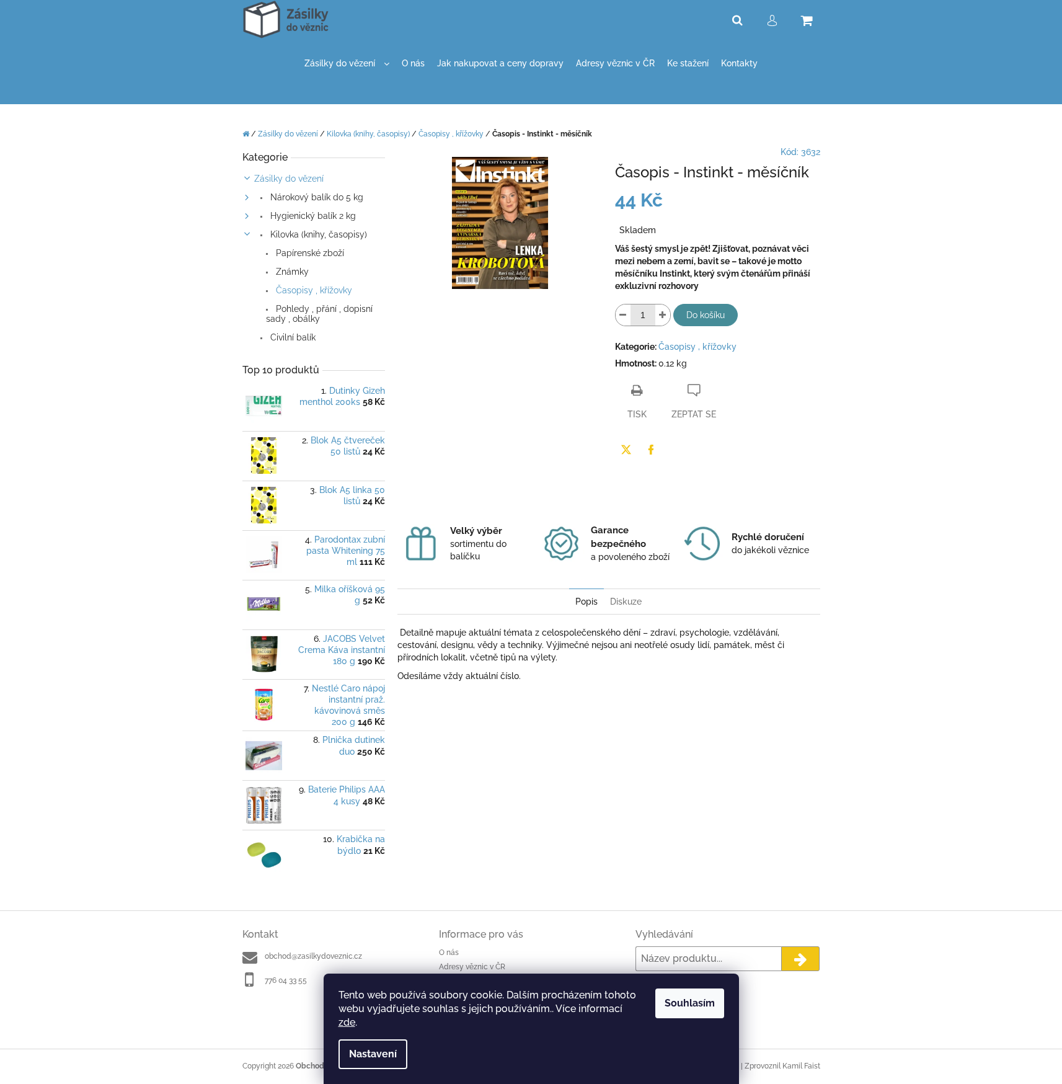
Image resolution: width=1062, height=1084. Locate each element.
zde (347, 1022)
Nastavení (373, 1054)
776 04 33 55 (286, 980)
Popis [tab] (586, 601)
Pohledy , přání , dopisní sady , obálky (319, 314)
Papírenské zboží (308, 253)
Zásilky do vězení (289, 179)
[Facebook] (651, 449)
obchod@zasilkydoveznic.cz (313, 956)
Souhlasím (690, 1003)
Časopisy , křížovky (312, 290)
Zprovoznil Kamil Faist (782, 1066)
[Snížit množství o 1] (623, 315)
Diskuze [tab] (626, 601)
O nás (449, 952)
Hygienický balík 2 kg (312, 216)
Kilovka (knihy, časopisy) (317, 234)
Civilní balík (292, 337)
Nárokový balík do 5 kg (315, 197)
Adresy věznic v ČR (472, 966)
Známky (291, 272)
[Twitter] (626, 449)
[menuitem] (347, 63)
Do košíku (705, 315)
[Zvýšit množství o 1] (662, 315)
